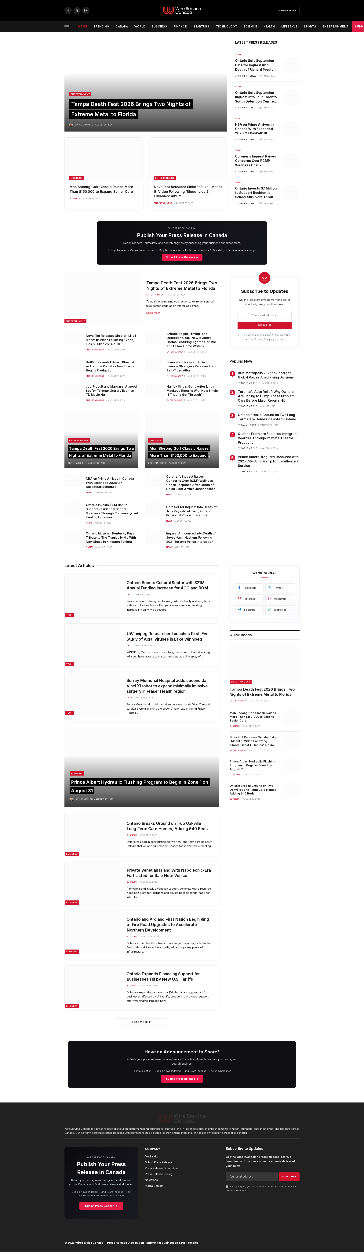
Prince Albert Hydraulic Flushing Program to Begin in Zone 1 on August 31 (252, 765)
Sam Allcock (248, 425)
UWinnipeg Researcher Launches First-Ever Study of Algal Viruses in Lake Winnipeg (168, 636)
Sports (310, 26)
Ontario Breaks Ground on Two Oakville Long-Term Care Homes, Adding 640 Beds (167, 826)
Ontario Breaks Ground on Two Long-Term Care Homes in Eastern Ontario (267, 417)
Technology (226, 26)
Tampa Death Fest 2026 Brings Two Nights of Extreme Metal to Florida (181, 285)
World (139, 26)
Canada (122, 26)
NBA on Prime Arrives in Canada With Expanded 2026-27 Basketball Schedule (254, 129)
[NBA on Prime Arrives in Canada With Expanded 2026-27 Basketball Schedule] (291, 129)
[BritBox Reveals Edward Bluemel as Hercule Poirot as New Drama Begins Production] (73, 366)
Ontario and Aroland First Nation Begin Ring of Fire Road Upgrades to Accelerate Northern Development (168, 924)
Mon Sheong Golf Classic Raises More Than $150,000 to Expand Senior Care (101, 189)
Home (82, 26)
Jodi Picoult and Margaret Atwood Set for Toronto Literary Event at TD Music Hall (111, 391)
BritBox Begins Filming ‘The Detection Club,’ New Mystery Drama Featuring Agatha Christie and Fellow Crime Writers (191, 340)
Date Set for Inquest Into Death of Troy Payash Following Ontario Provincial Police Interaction (191, 511)
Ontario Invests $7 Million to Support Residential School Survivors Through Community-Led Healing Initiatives (256, 192)
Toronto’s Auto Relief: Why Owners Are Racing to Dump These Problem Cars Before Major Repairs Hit (266, 396)
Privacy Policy (262, 339)
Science (250, 26)
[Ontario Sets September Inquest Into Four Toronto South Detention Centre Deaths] (291, 97)
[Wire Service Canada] (182, 10)
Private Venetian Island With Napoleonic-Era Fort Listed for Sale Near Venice (169, 873)
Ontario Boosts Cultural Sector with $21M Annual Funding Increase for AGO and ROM (167, 585)
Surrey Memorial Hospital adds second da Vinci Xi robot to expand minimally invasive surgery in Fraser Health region (167, 686)
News (238, 54)
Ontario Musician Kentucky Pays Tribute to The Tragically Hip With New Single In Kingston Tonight (111, 537)
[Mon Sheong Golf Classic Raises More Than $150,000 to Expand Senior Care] (104, 159)
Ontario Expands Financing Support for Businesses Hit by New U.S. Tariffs (163, 977)
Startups (201, 26)
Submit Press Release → (182, 257)
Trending (101, 26)
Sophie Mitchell (84, 125)
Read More (153, 312)
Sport (238, 118)
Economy (76, 773)
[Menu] (66, 26)
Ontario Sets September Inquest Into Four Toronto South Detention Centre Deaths (256, 97)
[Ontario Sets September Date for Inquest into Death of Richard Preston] (291, 65)
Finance (180, 26)
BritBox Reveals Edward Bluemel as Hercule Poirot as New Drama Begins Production (110, 366)
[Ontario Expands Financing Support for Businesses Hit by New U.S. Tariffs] (92, 987)
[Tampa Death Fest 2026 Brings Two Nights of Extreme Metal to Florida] (145, 86)
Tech (69, 615)
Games (89, 547)
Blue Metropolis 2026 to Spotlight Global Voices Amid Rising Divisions (266, 375)
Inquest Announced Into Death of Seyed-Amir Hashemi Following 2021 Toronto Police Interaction (191, 537)
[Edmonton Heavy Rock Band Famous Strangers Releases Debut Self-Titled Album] (154, 366)
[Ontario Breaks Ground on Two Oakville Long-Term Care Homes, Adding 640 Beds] (92, 834)
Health (269, 26)
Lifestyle (289, 26)
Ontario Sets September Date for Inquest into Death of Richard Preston (255, 65)
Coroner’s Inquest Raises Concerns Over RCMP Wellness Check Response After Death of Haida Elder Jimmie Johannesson (255, 160)
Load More (140, 1021)
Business (159, 26)
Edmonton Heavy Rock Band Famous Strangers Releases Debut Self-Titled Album (192, 366)
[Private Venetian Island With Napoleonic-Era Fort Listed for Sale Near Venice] (92, 883)
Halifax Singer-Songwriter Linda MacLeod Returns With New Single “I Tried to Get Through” (192, 391)
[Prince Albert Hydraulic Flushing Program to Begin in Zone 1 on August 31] (141, 767)
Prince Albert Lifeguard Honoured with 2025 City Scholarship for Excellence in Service (268, 461)
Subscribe (287, 10)
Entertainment (335, 26)
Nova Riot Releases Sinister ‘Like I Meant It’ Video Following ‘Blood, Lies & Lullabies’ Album (188, 191)
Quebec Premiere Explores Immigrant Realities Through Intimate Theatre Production (268, 438)
